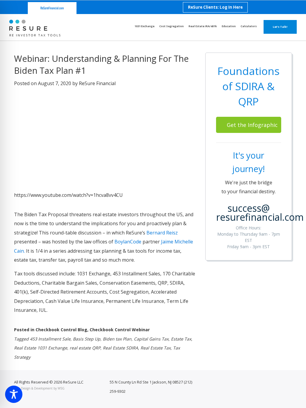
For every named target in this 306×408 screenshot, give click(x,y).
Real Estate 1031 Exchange (40, 348)
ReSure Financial (97, 83)
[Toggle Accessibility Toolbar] (13, 394)
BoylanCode (127, 241)
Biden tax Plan (117, 339)
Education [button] (229, 26)
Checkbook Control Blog (61, 329)
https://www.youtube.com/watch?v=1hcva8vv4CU (68, 195)
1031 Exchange (144, 26)
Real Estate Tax (155, 348)
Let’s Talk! (280, 27)
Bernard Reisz (162, 232)
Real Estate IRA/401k (203, 26)
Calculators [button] (249, 26)
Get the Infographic (252, 124)
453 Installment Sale (50, 339)
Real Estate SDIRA (120, 348)
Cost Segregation (171, 26)
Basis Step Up (86, 339)
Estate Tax (181, 339)
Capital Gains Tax (151, 339)
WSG (61, 388)
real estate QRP (85, 348)
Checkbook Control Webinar (120, 329)
